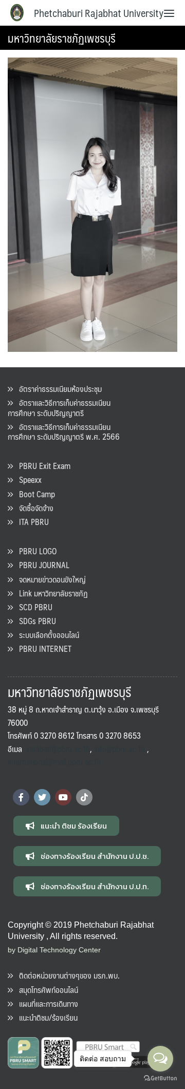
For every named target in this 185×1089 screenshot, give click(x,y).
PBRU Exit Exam (41, 466)
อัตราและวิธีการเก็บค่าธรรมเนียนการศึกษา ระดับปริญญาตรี (59, 407)
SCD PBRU (32, 607)
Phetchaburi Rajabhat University (98, 13)
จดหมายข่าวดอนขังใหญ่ (49, 579)
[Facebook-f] (21, 797)
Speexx (27, 479)
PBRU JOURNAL (41, 565)
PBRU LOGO (35, 551)
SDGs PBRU (34, 621)
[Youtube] (63, 797)
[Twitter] (42, 797)
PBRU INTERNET (42, 648)
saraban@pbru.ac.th (58, 749)
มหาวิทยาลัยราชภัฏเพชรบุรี (62, 37)
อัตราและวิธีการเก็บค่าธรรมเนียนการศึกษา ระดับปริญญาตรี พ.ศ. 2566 (64, 431)
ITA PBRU (31, 522)
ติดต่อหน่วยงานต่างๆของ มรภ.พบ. (66, 975)
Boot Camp (34, 494)
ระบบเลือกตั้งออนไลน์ (46, 635)
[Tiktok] (84, 797)
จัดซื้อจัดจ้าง (33, 508)
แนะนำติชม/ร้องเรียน (45, 1017)
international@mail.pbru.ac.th (54, 761)
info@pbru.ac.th (119, 749)
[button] (66, 826)
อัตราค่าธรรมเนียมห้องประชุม (57, 389)
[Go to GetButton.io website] (160, 1078)
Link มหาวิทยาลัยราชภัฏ (50, 593)
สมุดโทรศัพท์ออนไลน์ (45, 990)
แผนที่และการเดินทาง (45, 1003)
